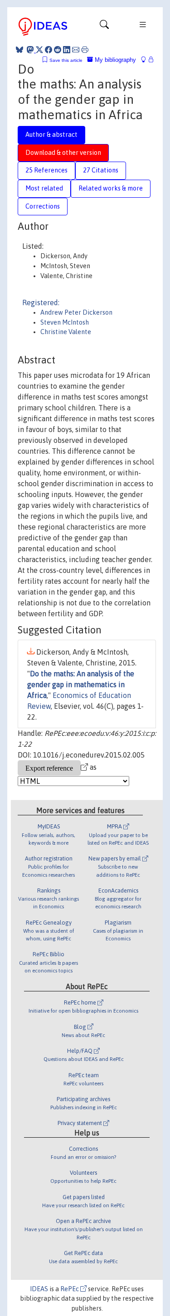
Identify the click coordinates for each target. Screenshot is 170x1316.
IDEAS (39, 1289)
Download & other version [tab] (63, 152)
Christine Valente (65, 331)
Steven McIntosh (64, 322)
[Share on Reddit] (57, 50)
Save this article (66, 60)
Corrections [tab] (42, 206)
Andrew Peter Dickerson (76, 312)
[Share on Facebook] (48, 50)
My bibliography (114, 59)
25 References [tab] (46, 170)
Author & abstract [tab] (51, 134)
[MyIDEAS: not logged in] (146, 60)
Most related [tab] (44, 188)
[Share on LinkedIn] (66, 50)
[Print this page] (84, 50)
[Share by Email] (75, 50)
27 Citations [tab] (100, 170)
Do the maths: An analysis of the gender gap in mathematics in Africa (80, 684)
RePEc (70, 1289)
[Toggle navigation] (104, 27)
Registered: (40, 302)
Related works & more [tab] (110, 188)
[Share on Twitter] (39, 50)
